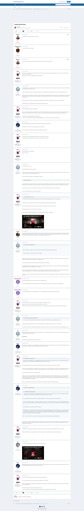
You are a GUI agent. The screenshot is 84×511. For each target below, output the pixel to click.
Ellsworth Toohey (17, 278)
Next (32, 31)
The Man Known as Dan (18, 47)
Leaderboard (23, 4)
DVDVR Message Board (18, 1)
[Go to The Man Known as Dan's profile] (18, 50)
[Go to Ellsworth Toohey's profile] (18, 282)
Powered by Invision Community (42, 509)
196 (18, 286)
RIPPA (18, 71)
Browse (15, 4)
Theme (38, 508)
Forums (14, 6)
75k (18, 115)
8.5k (18, 449)
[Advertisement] (29, 17)
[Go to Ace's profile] (18, 445)
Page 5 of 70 (37, 31)
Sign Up (69, 1)
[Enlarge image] (24, 336)
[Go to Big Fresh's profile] (15, 27)
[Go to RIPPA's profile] (18, 74)
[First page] (14, 31)
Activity (19, 4)
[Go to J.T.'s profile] (18, 89)
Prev (16, 31)
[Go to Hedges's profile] (18, 234)
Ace (18, 441)
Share (62, 27)
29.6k (18, 93)
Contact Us (42, 508)
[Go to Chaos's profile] (18, 125)
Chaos (17, 121)
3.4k (18, 129)
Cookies (45, 508)
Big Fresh (18, 34)
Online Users (19, 6)
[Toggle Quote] (23, 244)
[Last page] (33, 31)
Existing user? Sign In (62, 1)
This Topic (66, 4)
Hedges (17, 231)
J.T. (17, 86)
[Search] (70, 4)
